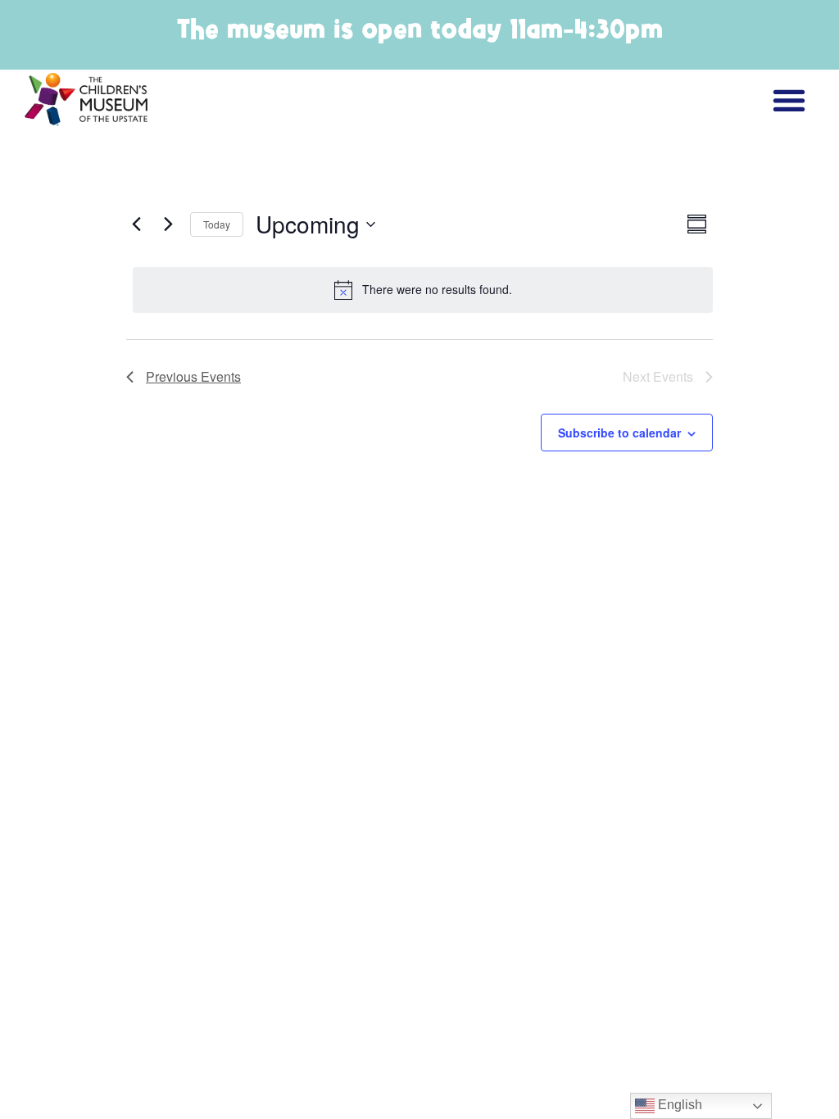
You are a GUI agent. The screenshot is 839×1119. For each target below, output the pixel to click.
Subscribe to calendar (619, 432)
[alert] (423, 290)
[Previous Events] (136, 224)
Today (216, 224)
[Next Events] (168, 224)
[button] (788, 99)
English (678, 1105)
